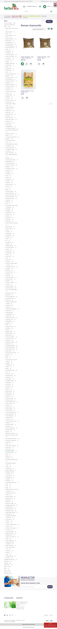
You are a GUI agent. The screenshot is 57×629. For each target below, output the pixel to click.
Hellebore (8, 96)
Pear (7, 175)
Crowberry (8, 53)
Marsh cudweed (9, 496)
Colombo (8, 231)
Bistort (7, 431)
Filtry (50, 21)
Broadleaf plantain (10, 45)
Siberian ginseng (9, 556)
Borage (7, 354)
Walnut (7, 366)
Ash (7, 203)
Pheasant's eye (9, 319)
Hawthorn (8, 166)
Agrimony (8, 458)
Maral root (8, 273)
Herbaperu (46, 615)
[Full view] (51, 29)
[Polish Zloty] (46, 625)
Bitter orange (9, 403)
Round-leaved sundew (11, 440)
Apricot (7, 330)
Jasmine (8, 200)
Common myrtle (9, 326)
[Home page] (11, 6)
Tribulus (7, 521)
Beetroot (8, 75)
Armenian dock (9, 498)
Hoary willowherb (9, 540)
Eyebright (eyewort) (10, 505)
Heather (8, 552)
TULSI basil (8, 51)
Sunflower (8, 480)
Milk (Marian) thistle (10, 370)
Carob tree (8, 221)
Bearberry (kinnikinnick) (11, 308)
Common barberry (10, 54)
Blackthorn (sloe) (9, 508)
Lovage (7, 284)
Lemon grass (9, 519)
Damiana (8, 121)
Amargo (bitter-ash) (10, 168)
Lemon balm (8, 310)
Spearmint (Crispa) (10, 317)
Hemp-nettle (9, 407)
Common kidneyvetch (11, 412)
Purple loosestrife (10, 247)
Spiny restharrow (10, 545)
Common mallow (9, 503)
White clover (8, 235)
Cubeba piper (9, 252)
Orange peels (9, 477)
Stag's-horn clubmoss (11, 536)
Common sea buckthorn (11, 438)
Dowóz (51, 615)
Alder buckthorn (9, 245)
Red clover (8, 237)
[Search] (51, 11)
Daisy (7, 486)
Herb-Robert (9, 65)
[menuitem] (8, 16)
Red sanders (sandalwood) (12, 130)
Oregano (8, 363)
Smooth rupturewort (10, 401)
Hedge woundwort (10, 119)
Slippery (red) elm (10, 533)
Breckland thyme (10, 293)
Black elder (8, 112)
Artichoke (8, 219)
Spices (5, 566)
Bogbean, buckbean (10, 63)
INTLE (14, 621)
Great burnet (9, 251)
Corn (7, 258)
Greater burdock (9, 287)
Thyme (7, 522)
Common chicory (10, 100)
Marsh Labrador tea (10, 47)
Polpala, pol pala (9, 400)
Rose (7, 443)
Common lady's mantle (11, 421)
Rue (7, 454)
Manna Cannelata (10, 298)
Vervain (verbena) (10, 531)
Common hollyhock (10, 296)
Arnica (7, 37)
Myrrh (7, 324)
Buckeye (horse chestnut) (12, 223)
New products (7, 571)
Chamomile (8, 449)
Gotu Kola (8, 170)
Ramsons (8, 116)
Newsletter (28, 578)
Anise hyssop (9, 226)
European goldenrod (10, 345)
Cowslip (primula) (9, 380)
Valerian (7, 244)
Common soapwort (10, 337)
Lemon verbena (9, 279)
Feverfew (8, 550)
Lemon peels (9, 102)
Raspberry (8, 294)
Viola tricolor (9, 70)
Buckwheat (8, 179)
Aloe (7, 33)
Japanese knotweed (10, 433)
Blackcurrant (9, 110)
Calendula (8, 340)
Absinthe (8, 387)
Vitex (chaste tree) (10, 347)
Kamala (7, 216)
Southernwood (9, 79)
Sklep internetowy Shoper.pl (28, 627)
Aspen (7, 368)
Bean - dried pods (10, 152)
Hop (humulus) (9, 95)
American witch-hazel (11, 352)
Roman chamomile (10, 450)
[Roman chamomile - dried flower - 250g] (45, 45)
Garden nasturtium (10, 342)
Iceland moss (9, 393)
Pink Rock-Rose (9, 117)
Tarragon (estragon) (10, 149)
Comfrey (8, 557)
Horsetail (8, 479)
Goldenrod (8, 344)
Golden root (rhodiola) (11, 445)
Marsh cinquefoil (9, 470)
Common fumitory (10, 133)
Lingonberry (8, 68)
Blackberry (8, 209)
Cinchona (8, 89)
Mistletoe (8, 202)
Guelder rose (9, 214)
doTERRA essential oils (9, 559)
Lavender (8, 268)
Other (5, 570)
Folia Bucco (8, 173)
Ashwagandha (9, 42)
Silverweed (8, 382)
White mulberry (9, 333)
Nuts (5, 568)
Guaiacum (8, 182)
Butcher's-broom (10, 338)
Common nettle (9, 398)
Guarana (8, 180)
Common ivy (9, 58)
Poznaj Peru (8, 598)
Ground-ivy (8, 60)
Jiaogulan (8, 210)
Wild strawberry (9, 408)
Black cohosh (9, 391)
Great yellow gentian (10, 159)
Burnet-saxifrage (10, 56)
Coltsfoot (8, 396)
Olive (7, 358)
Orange (7, 405)
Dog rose (8, 138)
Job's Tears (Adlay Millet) (11, 289)
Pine (7, 484)
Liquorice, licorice (10, 286)
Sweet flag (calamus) (10, 512)
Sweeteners (7, 564)
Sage (7, 487)
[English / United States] (55, 5)
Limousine (8, 275)
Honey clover (9, 351)
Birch (7, 72)
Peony (7, 389)
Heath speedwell (9, 414)
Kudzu (7, 254)
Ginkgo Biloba (9, 161)
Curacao (8, 98)
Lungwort (8, 323)
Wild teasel (8, 500)
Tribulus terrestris (10, 77)
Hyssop (7, 186)
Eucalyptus (8, 151)
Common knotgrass (10, 428)
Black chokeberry (10, 38)
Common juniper (9, 191)
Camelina (8, 280)
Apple (7, 189)
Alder (7, 356)
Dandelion (8, 328)
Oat (7, 372)
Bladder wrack (9, 331)
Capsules (6, 563)
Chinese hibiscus (9, 184)
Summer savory (9, 114)
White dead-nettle (10, 198)
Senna (7, 466)
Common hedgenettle (11, 74)
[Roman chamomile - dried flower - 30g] (28, 79)
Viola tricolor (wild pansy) (11, 154)
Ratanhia (8, 377)
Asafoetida (8, 40)
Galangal (8, 158)
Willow (7, 538)
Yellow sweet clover (10, 349)
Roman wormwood (10, 81)
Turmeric (8, 261)
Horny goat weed (10, 147)
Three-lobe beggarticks (11, 524)
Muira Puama (9, 335)
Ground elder (9, 394)
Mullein (7, 135)
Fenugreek (8, 242)
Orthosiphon (8, 365)
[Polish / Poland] (55, 3)
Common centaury (10, 86)
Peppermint (8, 315)
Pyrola (7, 177)
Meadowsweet (9, 535)
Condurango (8, 233)
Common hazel (9, 272)
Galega (7, 456)
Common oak (9, 123)
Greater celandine (10, 163)
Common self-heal (10, 165)
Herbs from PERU (8, 23)
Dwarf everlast (9, 228)
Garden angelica (9, 35)
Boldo (7, 67)
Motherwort (8, 468)
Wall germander (9, 375)
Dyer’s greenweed (10, 193)
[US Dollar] (49, 625)
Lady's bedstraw (9, 415)
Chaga (7, 61)
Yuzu (7, 554)
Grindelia (8, 172)
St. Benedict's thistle (10, 128)
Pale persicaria (9, 429)
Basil (7, 49)
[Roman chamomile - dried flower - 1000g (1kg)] (28, 45)
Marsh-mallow (9, 410)
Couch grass (8, 379)
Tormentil (8, 384)
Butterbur (8, 270)
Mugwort (8, 82)
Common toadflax (10, 282)
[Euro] (52, 625)
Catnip (7, 230)
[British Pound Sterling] (55, 625)
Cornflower (8, 88)
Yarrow (7, 249)
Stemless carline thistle (11, 137)
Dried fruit (6, 561)
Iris (6, 188)
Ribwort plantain (9, 44)
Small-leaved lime (10, 277)
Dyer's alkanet (9, 31)
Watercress (8, 447)
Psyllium (8, 422)
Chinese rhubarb (9, 424)
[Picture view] (49, 29)
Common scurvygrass (11, 528)
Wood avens (8, 256)
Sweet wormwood (10, 84)
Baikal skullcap (9, 507)
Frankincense (9, 212)
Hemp (7, 238)
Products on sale (8, 573)
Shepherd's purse (10, 510)
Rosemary (8, 442)
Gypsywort (8, 217)
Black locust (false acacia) (12, 28)
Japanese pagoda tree (11, 482)
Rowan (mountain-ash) (11, 195)
